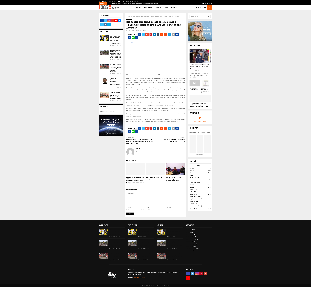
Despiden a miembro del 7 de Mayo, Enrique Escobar (154, 178)
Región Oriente (193, 196)
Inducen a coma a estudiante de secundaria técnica (195, 105)
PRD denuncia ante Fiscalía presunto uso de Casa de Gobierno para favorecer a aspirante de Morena (134, 3)
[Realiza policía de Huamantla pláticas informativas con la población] (200, 56)
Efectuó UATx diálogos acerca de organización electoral (174, 140)
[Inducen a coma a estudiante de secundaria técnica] (195, 98)
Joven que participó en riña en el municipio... (204, 105)
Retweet (199, 121)
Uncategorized (193, 208)
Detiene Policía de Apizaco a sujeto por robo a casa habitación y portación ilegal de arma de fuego (139, 141)
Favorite (204, 121)
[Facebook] (195, 7)
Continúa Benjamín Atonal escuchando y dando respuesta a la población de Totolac (175, 179)
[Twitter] (197, 7)
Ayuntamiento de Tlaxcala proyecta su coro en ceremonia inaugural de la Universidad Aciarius (115, 95)
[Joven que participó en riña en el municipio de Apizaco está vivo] (205, 98)
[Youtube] (205, 7)
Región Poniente (194, 199)
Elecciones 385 (194, 180)
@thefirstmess (200, 155)
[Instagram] (199, 7)
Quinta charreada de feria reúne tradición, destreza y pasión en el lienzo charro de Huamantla (115, 68)
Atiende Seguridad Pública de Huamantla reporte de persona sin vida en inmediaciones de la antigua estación (115, 54)
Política (192, 192)
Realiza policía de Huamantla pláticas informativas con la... (200, 66)
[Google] (203, 7)
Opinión (192, 187)
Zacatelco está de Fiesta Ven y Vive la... (194, 89)
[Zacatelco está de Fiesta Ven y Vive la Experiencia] (195, 83)
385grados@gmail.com (140, 277)
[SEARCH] (209, 16)
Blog (119, 1)
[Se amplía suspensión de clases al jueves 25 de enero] (205, 83)
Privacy (123, 1)
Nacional (192, 184)
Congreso (192, 175)
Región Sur (192, 201)
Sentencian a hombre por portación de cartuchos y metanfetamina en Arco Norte (115, 82)
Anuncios (192, 168)
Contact (136, 1)
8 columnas (148, 7)
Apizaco (192, 170)
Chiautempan (193, 173)
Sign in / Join (113, 1)
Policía (166, 7)
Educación (158, 7)
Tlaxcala (138, 7)
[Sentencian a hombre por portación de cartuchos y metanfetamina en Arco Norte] (104, 81)
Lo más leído (193, 182)
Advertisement (129, 1)
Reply (195, 121)
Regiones (174, 7)
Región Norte (193, 194)
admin (129, 30)
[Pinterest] (201, 7)
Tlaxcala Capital (194, 206)
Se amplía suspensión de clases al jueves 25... (204, 90)
